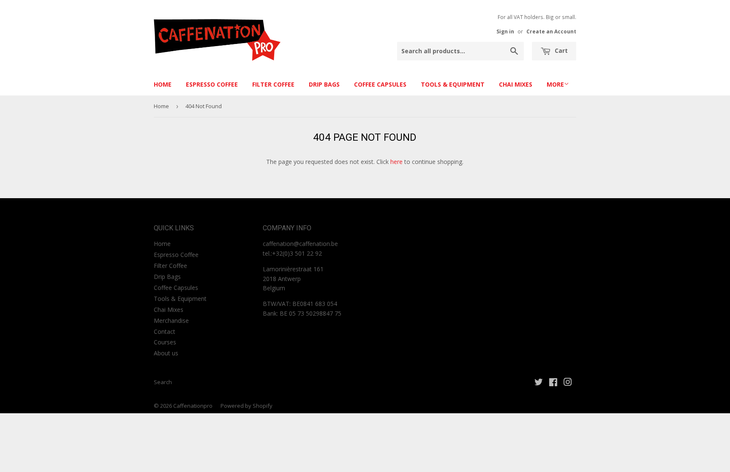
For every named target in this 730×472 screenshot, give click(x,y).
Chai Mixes (515, 84)
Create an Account (551, 31)
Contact (164, 331)
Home (163, 84)
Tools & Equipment (453, 84)
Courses (165, 342)
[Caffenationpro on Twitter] (538, 383)
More (555, 84)
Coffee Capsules (380, 84)
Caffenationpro (192, 405)
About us (166, 353)
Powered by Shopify (246, 405)
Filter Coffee (273, 84)
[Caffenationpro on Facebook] (553, 383)
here (396, 162)
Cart (560, 50)
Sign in (505, 31)
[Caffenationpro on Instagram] (568, 383)
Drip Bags (324, 84)
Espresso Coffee (212, 84)
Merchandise (171, 320)
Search (163, 382)
